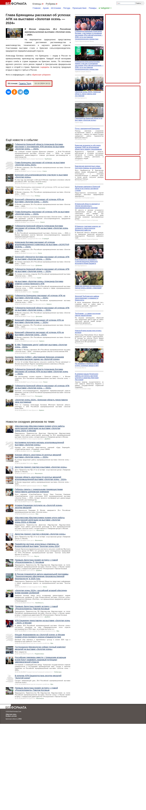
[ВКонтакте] (8, 92)
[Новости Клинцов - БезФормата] (13, 3)
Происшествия (79, 8)
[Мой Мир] (26, 92)
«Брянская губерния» (41, 75)
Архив (46, 8)
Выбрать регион (11, 716)
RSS (20, 719)
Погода (66, 8)
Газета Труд (25, 83)
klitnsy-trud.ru (14, 39)
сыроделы (44, 67)
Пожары (92, 8)
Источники (56, 8)
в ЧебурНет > (105, 8)
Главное (37, 8)
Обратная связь (11, 714)
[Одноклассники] (14, 92)
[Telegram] (20, 92)
